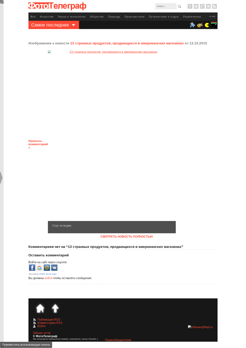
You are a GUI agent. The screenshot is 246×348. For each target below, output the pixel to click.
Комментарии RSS (49, 322)
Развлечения (192, 16)
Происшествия (135, 16)
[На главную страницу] (40, 308)
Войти (41, 326)
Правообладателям (118, 340)
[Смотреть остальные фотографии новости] (112, 135)
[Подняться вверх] (55, 308)
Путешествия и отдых (164, 16)
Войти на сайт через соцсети (47, 262)
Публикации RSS (48, 319)
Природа (114, 16)
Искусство (47, 16)
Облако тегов (42, 332)
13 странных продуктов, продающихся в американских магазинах (127, 43)
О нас (212, 16)
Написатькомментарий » (38, 144)
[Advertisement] (205, 141)
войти (48, 278)
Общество (97, 16)
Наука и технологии (72, 16)
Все (33, 16)
